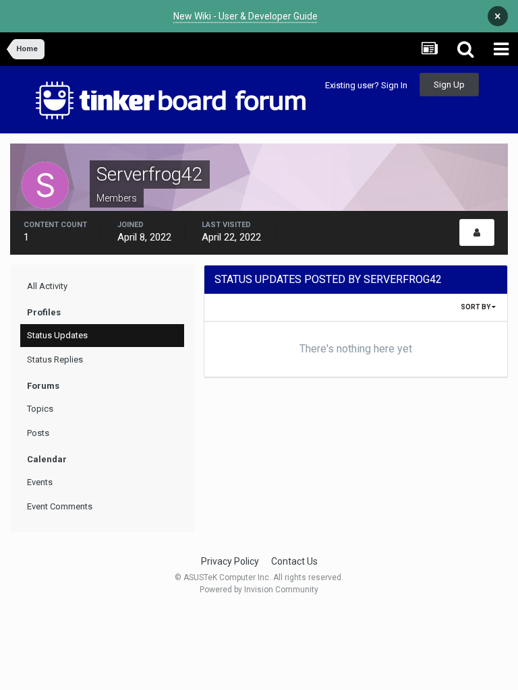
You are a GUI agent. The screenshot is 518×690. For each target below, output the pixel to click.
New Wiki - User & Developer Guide (245, 16)
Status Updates (57, 335)
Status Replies (55, 359)
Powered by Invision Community (259, 589)
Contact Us (294, 561)
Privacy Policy (230, 561)
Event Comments (59, 506)
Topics (40, 409)
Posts (38, 433)
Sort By (476, 307)
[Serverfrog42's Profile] (476, 232)
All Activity (47, 286)
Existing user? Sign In (366, 85)
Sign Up (449, 85)
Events (40, 482)
